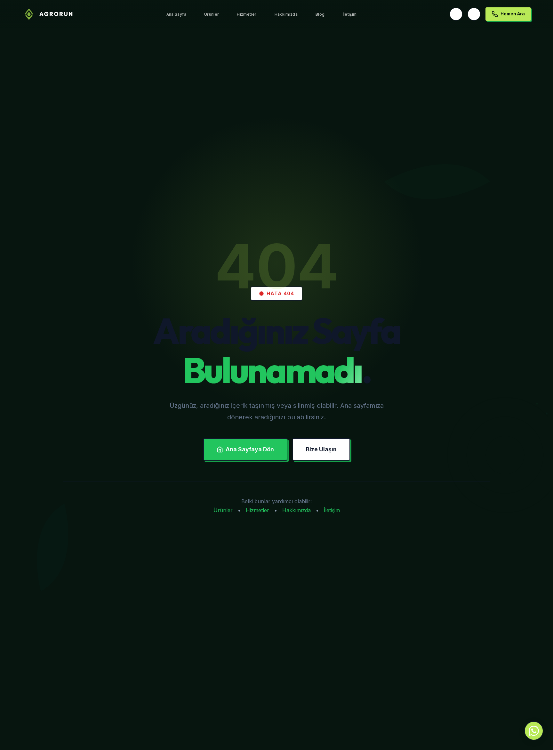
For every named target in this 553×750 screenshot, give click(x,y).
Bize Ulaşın (321, 449)
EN (456, 14)
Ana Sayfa (176, 14)
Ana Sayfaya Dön (250, 449)
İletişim (350, 14)
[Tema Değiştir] (474, 14)
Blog (320, 14)
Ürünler (211, 14)
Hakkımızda (286, 14)
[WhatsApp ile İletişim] (533, 730)
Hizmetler (246, 14)
